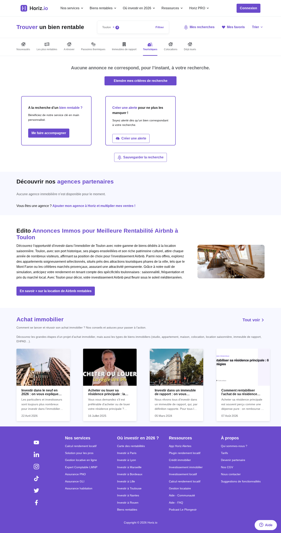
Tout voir (252, 320)
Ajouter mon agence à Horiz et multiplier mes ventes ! (93, 206)
